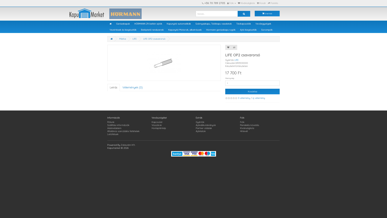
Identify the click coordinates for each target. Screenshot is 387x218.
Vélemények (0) (132, 87)
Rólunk (110, 122)
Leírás (113, 87)
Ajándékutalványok (206, 125)
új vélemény (258, 98)
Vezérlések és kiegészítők (123, 29)
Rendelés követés (249, 125)
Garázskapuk (123, 23)
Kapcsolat (157, 122)
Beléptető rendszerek (152, 29)
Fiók (242, 122)
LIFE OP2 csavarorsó (154, 38)
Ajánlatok (201, 131)
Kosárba (252, 91)
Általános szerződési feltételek (123, 131)
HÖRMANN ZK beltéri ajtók (148, 23)
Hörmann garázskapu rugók (221, 29)
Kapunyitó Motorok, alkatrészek (185, 29)
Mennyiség (229, 78)
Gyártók (200, 122)
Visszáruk (157, 125)
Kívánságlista (247, 128)
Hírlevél (244, 131)
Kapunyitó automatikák (179, 23)
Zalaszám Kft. (128, 145)
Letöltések (113, 134)
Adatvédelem (114, 128)
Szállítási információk (118, 125)
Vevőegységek (263, 23)
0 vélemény (244, 98)
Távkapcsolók (243, 23)
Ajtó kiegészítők (248, 29)
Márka (122, 38)
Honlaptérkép (159, 128)
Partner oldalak (204, 128)
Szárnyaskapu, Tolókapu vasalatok (213, 23)
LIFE (135, 38)
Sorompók (267, 29)
